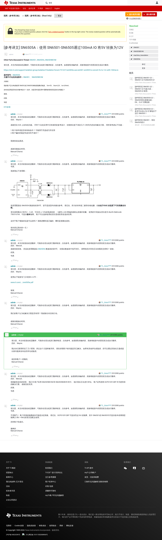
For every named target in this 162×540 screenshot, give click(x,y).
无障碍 (8, 526)
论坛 (24, 8)
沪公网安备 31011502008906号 (37, 535)
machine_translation (141, 55)
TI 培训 (40, 8)
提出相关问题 (134, 14)
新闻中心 (9, 477)
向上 (12, 156)
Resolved (133, 26)
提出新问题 (150, 14)
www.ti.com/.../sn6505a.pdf (22, 282)
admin (11, 54)
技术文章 (32, 8)
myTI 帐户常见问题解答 (54, 495)
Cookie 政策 (19, 526)
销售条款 (42, 526)
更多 (59, 16)
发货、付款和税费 (92, 477)
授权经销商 (103, 482)
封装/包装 (49, 486)
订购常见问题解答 (92, 482)
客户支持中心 (50, 482)
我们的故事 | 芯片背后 (14, 482)
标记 (143, 64)
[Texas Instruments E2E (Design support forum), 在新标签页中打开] (134, 469)
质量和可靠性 (50, 491)
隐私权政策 (31, 526)
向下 (18, 156)
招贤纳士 (9, 473)
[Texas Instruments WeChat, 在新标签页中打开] (125, 469)
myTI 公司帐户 (90, 473)
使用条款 (52, 526)
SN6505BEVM (139, 51)
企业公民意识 (11, 500)
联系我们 (48, 468)
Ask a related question (56, 32)
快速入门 (48, 8)
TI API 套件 (89, 468)
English (57, 8)
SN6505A (137, 59)
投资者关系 (10, 491)
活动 (8, 486)
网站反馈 (69, 526)
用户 (157, 2)
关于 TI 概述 (10, 468)
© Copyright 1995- (15, 530)
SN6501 (136, 47)
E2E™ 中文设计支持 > (12, 8)
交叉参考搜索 (50, 477)
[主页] (21, 3)
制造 (8, 495)
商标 (61, 526)
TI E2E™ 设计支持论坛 (53, 473)
